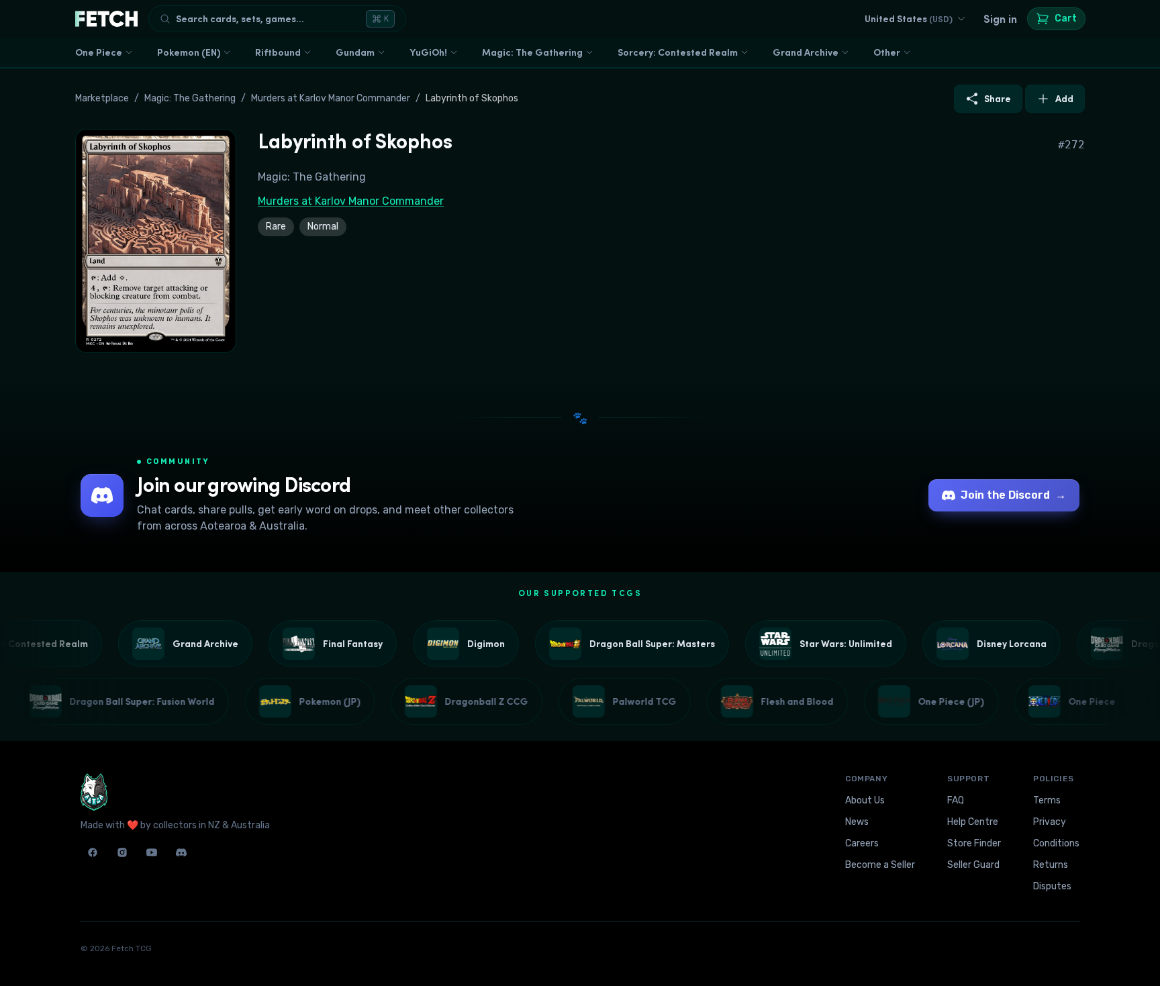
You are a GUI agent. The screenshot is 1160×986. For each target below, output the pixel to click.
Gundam (355, 52)
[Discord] (181, 852)
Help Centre (972, 822)
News (857, 822)
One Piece (98, 52)
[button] (155, 241)
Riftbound (278, 52)
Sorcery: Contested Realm (678, 52)
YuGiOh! (428, 52)
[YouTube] (152, 852)
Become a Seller (880, 865)
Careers (862, 843)
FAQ (955, 800)
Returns (1050, 865)
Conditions (1056, 843)
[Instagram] (122, 852)
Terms (1047, 800)
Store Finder (974, 843)
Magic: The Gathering (532, 52)
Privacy (1049, 822)
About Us (865, 800)
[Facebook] (93, 852)
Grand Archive (805, 52)
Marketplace (102, 98)
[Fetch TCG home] (106, 19)
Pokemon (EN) (188, 52)
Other (886, 52)
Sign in (1000, 19)
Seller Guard (973, 865)
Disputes (1052, 886)
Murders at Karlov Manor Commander (330, 98)
